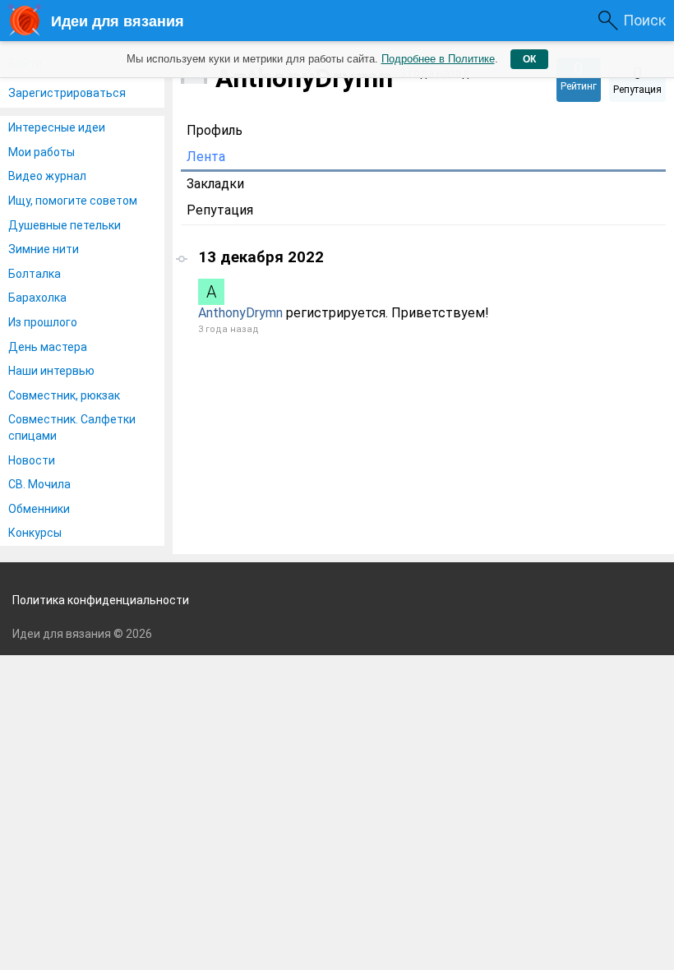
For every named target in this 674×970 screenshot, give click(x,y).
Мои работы (41, 152)
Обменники (39, 508)
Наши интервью (51, 370)
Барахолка (37, 297)
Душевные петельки (64, 225)
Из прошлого (42, 322)
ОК (529, 59)
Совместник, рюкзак (64, 395)
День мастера (47, 346)
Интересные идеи (56, 127)
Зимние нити (43, 249)
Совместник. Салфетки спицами (72, 427)
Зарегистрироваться (67, 92)
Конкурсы (35, 532)
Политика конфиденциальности (100, 600)
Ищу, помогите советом (72, 200)
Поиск (644, 20)
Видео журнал (47, 175)
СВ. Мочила (39, 484)
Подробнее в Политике (438, 59)
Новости (31, 460)
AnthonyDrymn (240, 313)
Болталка (34, 273)
